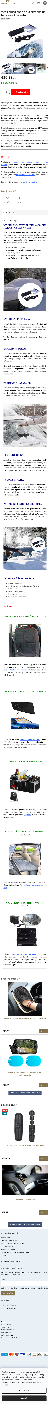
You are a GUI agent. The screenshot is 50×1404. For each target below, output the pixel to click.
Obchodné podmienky (9, 1240)
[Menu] (44, 3)
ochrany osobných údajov (20, 1382)
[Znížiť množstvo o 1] (9, 93)
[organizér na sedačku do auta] (25, 640)
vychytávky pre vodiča (28, 182)
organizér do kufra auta (25, 175)
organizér (27, 815)
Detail (43, 1158)
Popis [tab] (5, 212)
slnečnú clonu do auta (30, 740)
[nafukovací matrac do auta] (25, 858)
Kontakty (4, 1255)
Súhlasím (24, 1398)
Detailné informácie (8, 191)
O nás (3, 1258)
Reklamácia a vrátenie (8, 1249)
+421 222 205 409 (10, 1308)
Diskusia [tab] (11, 212)
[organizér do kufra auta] (25, 785)
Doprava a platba (7, 1246)
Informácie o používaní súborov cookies (15, 1252)
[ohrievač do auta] (25, 930)
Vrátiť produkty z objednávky (11, 1261)
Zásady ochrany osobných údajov (12, 1243)
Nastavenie (24, 1391)
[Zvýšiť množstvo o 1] (9, 90)
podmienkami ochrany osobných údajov (34, 1288)
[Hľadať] (32, 3)
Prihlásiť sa (8, 1293)
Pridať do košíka (22, 92)
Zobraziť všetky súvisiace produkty (25, 1224)
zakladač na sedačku (18, 670)
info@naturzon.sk (11, 1305)
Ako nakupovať (6, 1237)
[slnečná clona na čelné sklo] (25, 715)
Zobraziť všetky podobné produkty (25, 1093)
